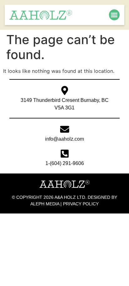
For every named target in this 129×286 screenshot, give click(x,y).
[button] (114, 14)
